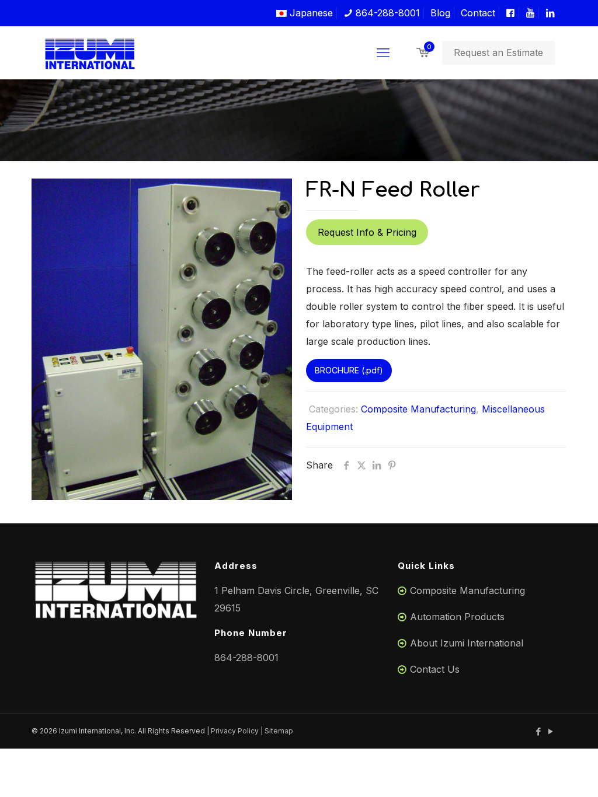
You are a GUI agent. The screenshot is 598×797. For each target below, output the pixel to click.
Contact (478, 13)
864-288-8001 (386, 13)
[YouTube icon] (550, 731)
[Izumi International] (90, 52)
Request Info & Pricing (367, 232)
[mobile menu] (383, 52)
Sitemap (279, 730)
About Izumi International (466, 643)
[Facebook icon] (538, 731)
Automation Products (457, 617)
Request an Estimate (498, 52)
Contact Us (435, 669)
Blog (440, 13)
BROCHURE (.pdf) (349, 370)
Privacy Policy (235, 730)
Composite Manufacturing (418, 409)
